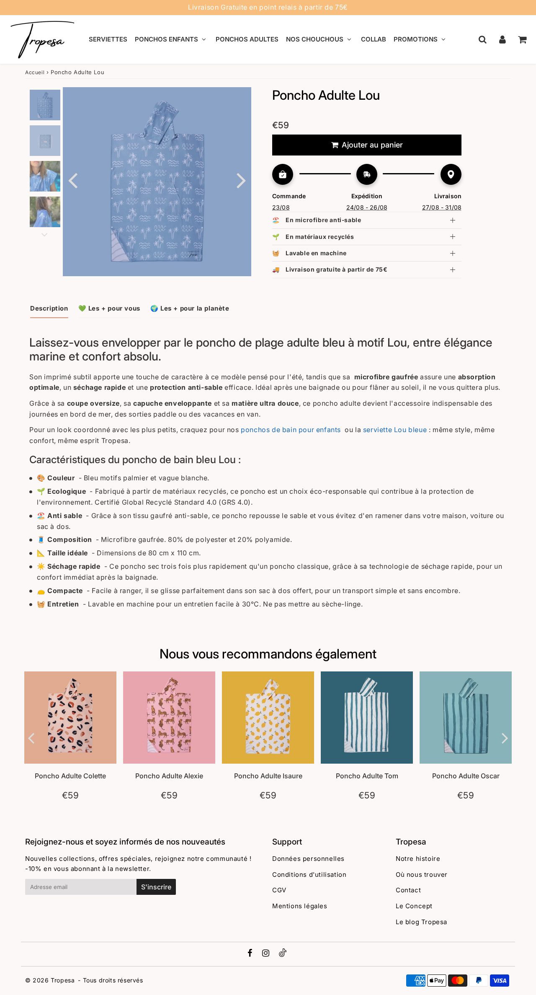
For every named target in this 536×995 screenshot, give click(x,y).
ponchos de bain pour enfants (291, 429)
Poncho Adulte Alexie (169, 776)
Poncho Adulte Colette (70, 776)
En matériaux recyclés (313, 236)
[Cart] (522, 39)
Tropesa (63, 980)
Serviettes (108, 39)
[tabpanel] (45, 105)
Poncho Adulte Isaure (268, 776)
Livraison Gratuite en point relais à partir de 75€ (268, 7)
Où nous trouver (422, 874)
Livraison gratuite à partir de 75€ (329, 269)
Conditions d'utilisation (309, 874)
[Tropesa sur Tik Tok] (282, 955)
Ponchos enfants (166, 39)
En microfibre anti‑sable (316, 219)
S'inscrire (156, 887)
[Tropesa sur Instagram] (266, 954)
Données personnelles (308, 859)
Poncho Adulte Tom (367, 776)
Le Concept (414, 906)
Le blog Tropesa (421, 922)
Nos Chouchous (314, 39)
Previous (73, 180)
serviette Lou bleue (395, 429)
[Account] (502, 39)
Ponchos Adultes (247, 39)
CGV (279, 890)
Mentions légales (299, 906)
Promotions (416, 39)
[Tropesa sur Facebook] (251, 954)
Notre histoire (418, 859)
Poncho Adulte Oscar (466, 776)
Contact (408, 890)
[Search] (482, 39)
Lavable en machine (309, 253)
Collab (373, 39)
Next (241, 180)
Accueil (34, 72)
